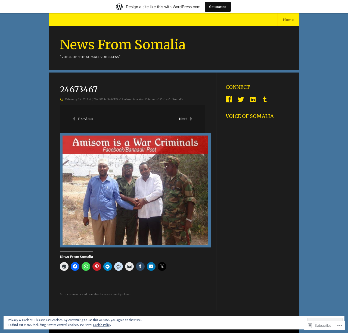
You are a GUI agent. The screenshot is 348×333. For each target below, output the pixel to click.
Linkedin (253, 99)
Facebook (229, 99)
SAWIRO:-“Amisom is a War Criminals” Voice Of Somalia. (145, 99)
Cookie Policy (102, 325)
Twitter (241, 99)
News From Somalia (122, 44)
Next (183, 119)
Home (288, 19)
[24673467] (135, 246)
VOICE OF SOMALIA (250, 116)
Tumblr (265, 99)
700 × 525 (97, 99)
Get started (217, 7)
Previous (85, 119)
